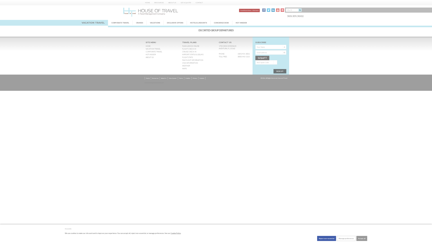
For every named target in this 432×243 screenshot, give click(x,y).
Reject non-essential (326, 238)
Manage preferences (346, 238)
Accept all (362, 238)
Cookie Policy (176, 233)
